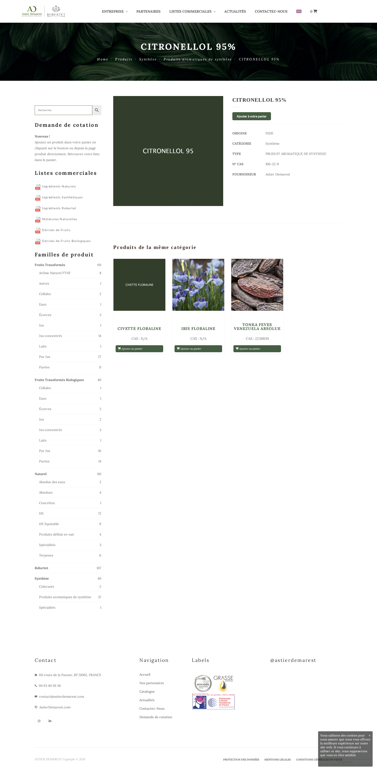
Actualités (235, 11)
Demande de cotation (155, 717)
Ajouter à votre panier (252, 116)
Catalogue (147, 691)
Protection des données (241, 759)
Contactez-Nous (271, 11)
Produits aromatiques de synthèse (198, 59)
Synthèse (148, 59)
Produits (123, 59)
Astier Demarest (278, 174)
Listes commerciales (190, 11)
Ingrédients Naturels (58, 186)
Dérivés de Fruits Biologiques (66, 241)
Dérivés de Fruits (55, 230)
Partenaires (148, 11)
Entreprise (113, 11)
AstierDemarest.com (54, 707)
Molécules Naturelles (59, 219)
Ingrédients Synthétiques (62, 197)
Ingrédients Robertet (58, 208)
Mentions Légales (277, 759)
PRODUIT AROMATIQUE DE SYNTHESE (296, 154)
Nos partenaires (151, 683)
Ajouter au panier (131, 348)
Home (102, 59)
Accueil (144, 674)
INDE (269, 133)
